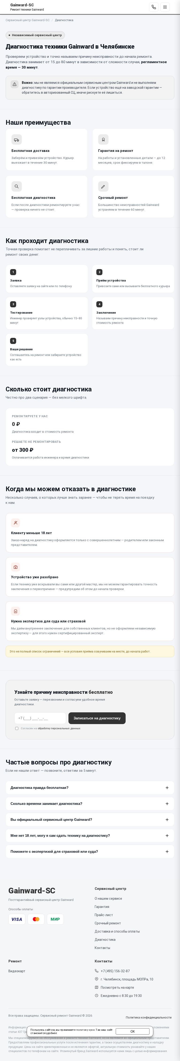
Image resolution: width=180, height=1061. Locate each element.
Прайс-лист (104, 915)
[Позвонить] (153, 7)
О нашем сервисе (108, 898)
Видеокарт (16, 971)
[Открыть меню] (165, 7)
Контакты (102, 948)
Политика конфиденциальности (149, 1017)
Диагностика (105, 939)
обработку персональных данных (59, 728)
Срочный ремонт (108, 923)
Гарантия (102, 907)
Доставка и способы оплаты (117, 931)
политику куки (85, 1030)
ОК (133, 1031)
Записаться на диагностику (97, 718)
